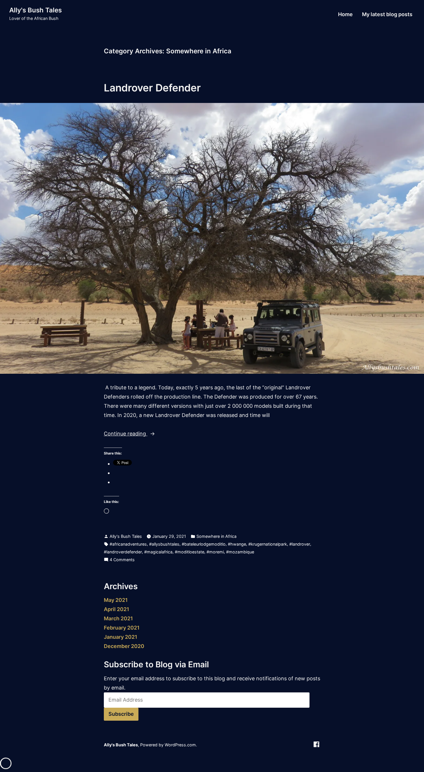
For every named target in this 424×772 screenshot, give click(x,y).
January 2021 (120, 637)
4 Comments (122, 560)
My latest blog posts (387, 14)
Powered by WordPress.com (168, 744)
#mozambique (240, 551)
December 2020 (124, 646)
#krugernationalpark (267, 544)
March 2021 (118, 618)
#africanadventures (128, 544)
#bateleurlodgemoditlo (204, 544)
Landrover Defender (152, 88)
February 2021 (122, 628)
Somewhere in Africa (216, 536)
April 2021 (116, 609)
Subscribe (121, 714)
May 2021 (116, 600)
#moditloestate (189, 551)
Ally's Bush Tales (35, 10)
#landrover (299, 544)
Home (345, 14)
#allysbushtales (164, 544)
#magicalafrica (158, 551)
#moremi (215, 551)
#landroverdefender (123, 551)
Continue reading (139, 434)
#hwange (237, 544)
